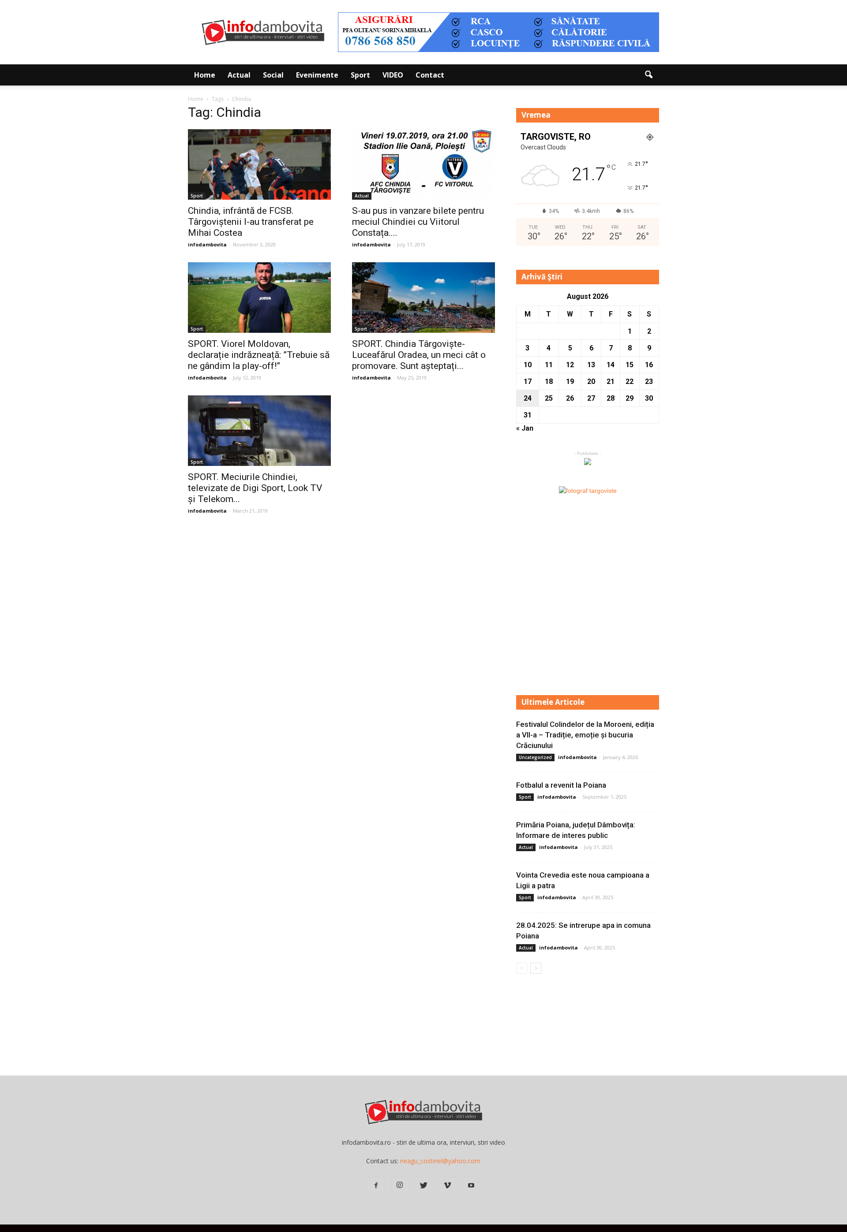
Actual (239, 75)
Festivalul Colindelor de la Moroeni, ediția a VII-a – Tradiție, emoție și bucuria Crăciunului (585, 735)
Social (273, 75)
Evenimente (317, 75)
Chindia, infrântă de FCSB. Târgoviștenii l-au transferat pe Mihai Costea (251, 221)
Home (204, 75)
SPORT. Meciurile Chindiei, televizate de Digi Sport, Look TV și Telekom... (255, 488)
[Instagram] (400, 1186)
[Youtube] (471, 1186)
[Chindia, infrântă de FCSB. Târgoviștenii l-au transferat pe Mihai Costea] (259, 164)
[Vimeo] (447, 1186)
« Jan (524, 428)
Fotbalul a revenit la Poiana (561, 785)
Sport (360, 75)
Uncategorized (535, 757)
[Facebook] (376, 1186)
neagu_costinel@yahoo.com (440, 1161)
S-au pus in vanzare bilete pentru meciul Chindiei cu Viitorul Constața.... (418, 221)
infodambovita (207, 244)
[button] (648, 75)
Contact (430, 75)
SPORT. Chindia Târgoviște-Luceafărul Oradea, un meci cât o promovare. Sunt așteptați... (419, 355)
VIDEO (392, 75)
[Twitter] (423, 1186)
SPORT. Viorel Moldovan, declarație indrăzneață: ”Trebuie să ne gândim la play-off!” (259, 355)
